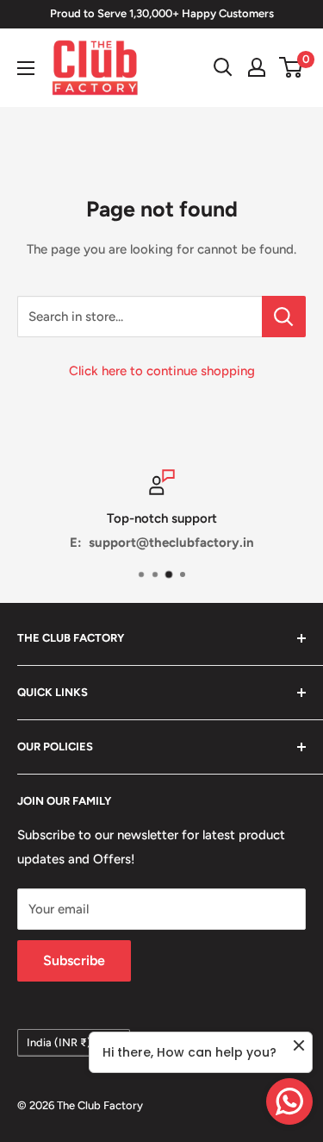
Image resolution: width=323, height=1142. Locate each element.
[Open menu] (25, 68)
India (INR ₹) (59, 1042)
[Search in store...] (284, 316)
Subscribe (74, 960)
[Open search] (223, 67)
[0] (291, 67)
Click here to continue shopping (162, 371)
